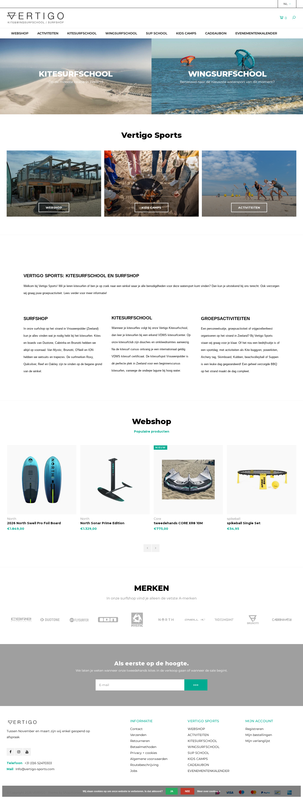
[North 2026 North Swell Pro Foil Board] (42, 479)
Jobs (133, 771)
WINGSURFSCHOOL (121, 33)
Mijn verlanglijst (257, 741)
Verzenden (138, 735)
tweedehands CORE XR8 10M (178, 523)
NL (285, 4)
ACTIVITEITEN (47, 33)
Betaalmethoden (143, 747)
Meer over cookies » (208, 791)
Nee (187, 791)
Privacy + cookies (143, 753)
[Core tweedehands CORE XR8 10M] (188, 479)
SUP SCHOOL (156, 33)
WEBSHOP (19, 33)
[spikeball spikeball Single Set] (261, 479)
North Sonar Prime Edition (102, 523)
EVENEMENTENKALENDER (256, 33)
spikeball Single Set (243, 523)
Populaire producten (151, 431)
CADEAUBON (215, 33)
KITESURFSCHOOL (81, 33)
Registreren (254, 729)
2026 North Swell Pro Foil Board (34, 523)
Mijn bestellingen (258, 735)
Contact (136, 729)
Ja (171, 791)
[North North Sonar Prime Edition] (115, 479)
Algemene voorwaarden (148, 759)
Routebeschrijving (144, 765)
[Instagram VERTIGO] (19, 752)
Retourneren (140, 741)
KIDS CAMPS (186, 33)
